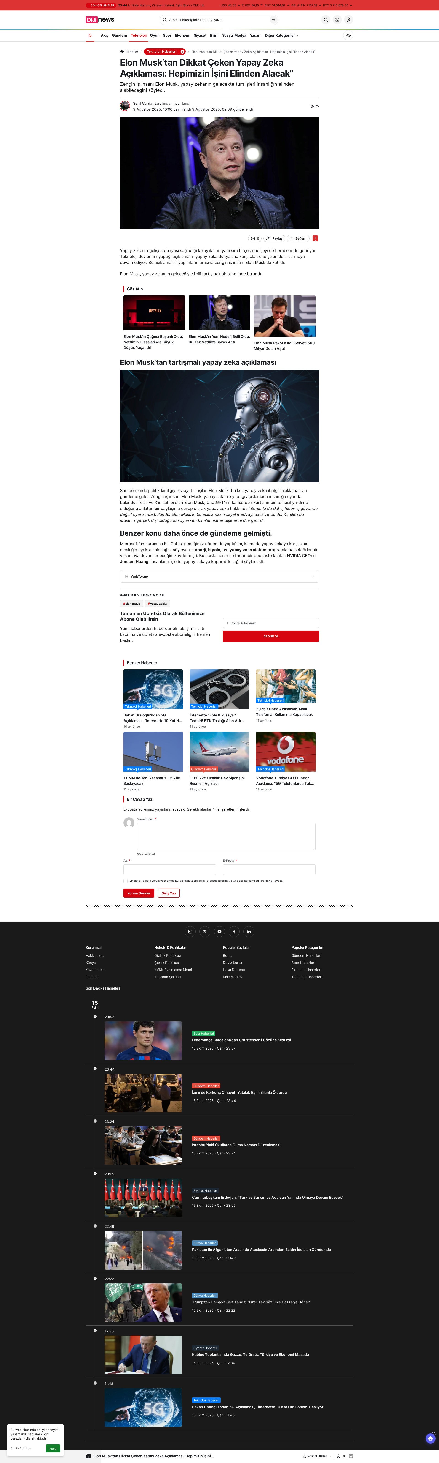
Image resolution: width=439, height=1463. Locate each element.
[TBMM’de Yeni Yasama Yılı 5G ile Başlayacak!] (153, 761)
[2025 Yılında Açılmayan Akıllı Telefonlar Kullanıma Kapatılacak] (286, 698)
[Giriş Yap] (348, 19)
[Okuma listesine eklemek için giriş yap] (315, 238)
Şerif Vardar (143, 103)
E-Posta (230, 860)
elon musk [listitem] (131, 603)
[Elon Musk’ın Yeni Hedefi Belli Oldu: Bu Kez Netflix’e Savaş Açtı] (219, 323)
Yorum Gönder (138, 893)
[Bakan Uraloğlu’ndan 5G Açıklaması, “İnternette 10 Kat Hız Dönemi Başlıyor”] (153, 698)
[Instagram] (190, 931)
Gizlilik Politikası (21, 1448)
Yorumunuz (147, 819)
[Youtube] (219, 931)
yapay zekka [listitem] (157, 603)
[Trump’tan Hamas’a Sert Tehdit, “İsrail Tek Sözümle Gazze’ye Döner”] (219, 1299)
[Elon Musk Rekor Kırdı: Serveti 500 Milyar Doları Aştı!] (285, 323)
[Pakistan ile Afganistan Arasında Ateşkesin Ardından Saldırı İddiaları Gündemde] (219, 1247)
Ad (126, 860)
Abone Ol (270, 636)
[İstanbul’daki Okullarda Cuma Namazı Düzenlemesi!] (219, 1142)
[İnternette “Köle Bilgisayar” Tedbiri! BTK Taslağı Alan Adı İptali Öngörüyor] (219, 698)
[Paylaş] (350, 1456)
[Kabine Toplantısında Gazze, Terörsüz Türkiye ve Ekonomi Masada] (219, 1352)
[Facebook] (234, 931)
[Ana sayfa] (90, 35)
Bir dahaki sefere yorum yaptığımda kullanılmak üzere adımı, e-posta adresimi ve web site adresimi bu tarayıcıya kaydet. (206, 880)
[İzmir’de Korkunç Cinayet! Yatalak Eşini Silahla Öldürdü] (219, 1090)
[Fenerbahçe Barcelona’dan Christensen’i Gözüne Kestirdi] (219, 1029)
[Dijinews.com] (102, 19)
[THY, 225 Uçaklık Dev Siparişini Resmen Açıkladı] (219, 761)
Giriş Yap (169, 893)
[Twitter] (204, 931)
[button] (337, 19)
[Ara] (325, 19)
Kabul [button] (53, 1448)
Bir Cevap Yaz (139, 799)
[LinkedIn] (248, 931)
